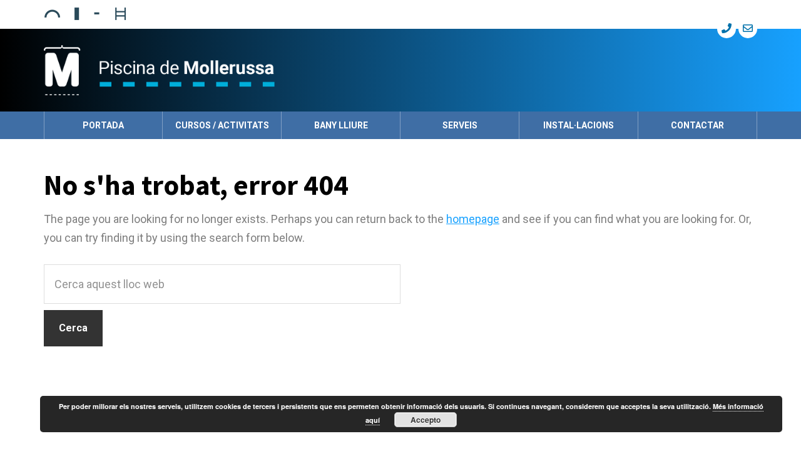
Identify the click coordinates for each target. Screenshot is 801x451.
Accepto (426, 419)
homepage (472, 219)
